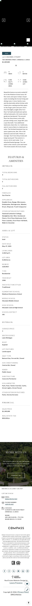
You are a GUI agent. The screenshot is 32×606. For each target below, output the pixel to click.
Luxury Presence (16, 583)
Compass (24, 536)
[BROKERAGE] (27, 571)
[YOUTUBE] (18, 571)
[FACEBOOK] (4, 571)
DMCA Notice (16, 594)
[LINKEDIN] (13, 571)
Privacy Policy (23, 592)
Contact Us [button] (16, 475)
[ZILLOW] (23, 571)
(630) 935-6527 (9, 504)
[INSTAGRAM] (9, 571)
